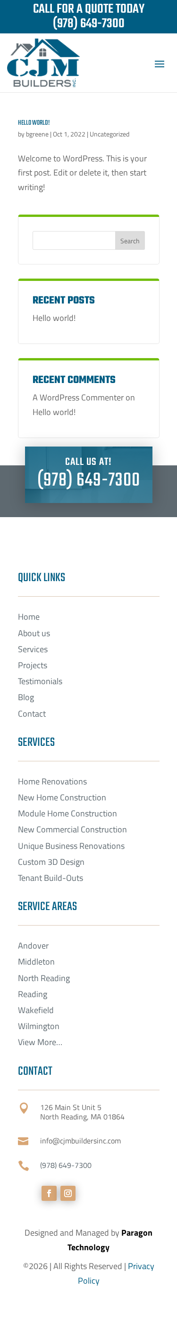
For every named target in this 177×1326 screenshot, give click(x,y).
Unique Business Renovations (71, 845)
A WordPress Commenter (78, 397)
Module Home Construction (67, 813)
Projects (32, 665)
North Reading (44, 978)
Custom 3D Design (51, 861)
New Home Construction (62, 797)
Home (29, 616)
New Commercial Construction (72, 829)
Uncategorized (109, 134)
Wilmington (38, 1026)
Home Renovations (52, 781)
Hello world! (34, 123)
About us (34, 633)
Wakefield (36, 1010)
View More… (40, 1042)
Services (33, 649)
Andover (33, 945)
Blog (26, 697)
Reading (32, 994)
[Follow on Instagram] (68, 1193)
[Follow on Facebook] (49, 1193)
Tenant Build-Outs (50, 877)
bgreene (37, 134)
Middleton (36, 961)
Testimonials (40, 681)
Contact (32, 713)
